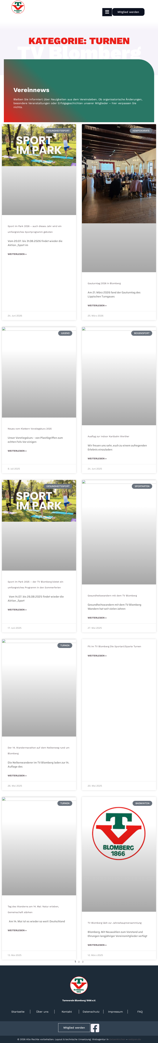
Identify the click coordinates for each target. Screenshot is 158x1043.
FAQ (140, 1011)
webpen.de (134, 1039)
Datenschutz (91, 1011)
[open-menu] (107, 12)
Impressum (115, 1011)
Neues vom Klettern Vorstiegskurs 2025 (30, 428)
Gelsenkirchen (117, 1039)
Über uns (42, 1011)
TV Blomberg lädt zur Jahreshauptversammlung (114, 923)
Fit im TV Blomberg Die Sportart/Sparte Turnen (114, 646)
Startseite (17, 1011)
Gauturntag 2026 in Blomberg (104, 283)
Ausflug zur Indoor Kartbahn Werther (108, 436)
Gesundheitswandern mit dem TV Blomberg (112, 595)
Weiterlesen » (17, 254)
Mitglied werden (128, 11)
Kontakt (67, 1011)
